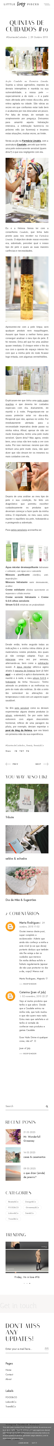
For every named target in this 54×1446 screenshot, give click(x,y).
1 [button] (24, 1283)
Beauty (29, 745)
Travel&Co (13, 1218)
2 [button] (27, 1283)
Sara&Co (29, 1213)
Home (8, 1370)
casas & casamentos (34, 1157)
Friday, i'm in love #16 (27, 1277)
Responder (30, 984)
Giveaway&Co (32, 1207)
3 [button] (29, 1283)
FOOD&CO (13, 1207)
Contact (9, 1374)
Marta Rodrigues (29, 923)
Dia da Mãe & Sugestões (21, 900)
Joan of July (24, 1048)
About (8, 1379)
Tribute (10, 817)
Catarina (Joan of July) (32, 992)
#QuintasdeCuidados (16, 37)
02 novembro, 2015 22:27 (35, 996)
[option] (27, 1260)
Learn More (23, 1443)
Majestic (41, 978)
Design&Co (30, 1201)
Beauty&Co (39, 745)
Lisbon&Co (13, 1213)
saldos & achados (16, 859)
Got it (34, 1443)
